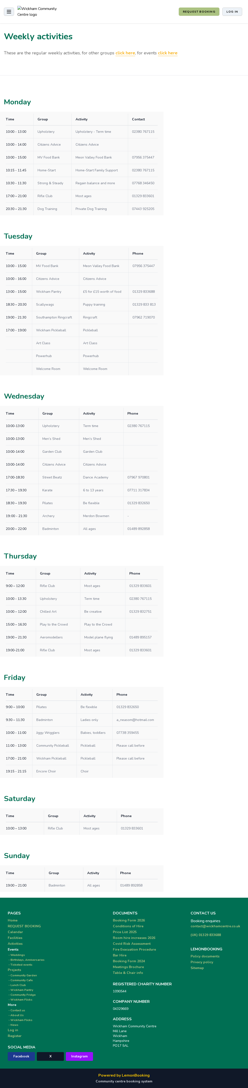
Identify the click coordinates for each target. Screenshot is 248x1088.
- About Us (16, 1015)
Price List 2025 (125, 932)
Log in (232, 12)
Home (12, 920)
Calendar (15, 932)
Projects (14, 970)
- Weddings (16, 955)
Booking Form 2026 (129, 920)
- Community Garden (22, 975)
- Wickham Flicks (20, 1000)
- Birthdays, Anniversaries (26, 960)
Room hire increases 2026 (134, 938)
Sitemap (197, 968)
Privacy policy (202, 962)
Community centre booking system (124, 1081)
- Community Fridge (22, 995)
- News (13, 1025)
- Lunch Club (17, 985)
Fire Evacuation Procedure (134, 949)
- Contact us (16, 1010)
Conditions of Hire (128, 926)
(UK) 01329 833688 (206, 935)
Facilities (15, 938)
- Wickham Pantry (20, 990)
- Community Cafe (20, 980)
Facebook (21, 1056)
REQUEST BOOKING (199, 12)
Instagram (79, 1056)
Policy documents (205, 956)
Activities (15, 943)
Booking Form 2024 (129, 961)
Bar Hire (119, 955)
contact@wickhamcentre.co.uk (215, 926)
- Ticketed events (20, 965)
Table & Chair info (128, 973)
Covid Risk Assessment (132, 943)
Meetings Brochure (128, 967)
